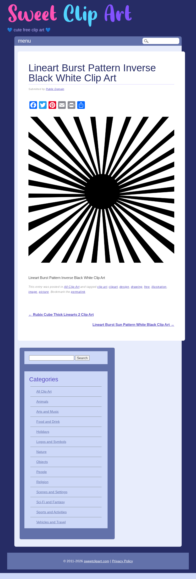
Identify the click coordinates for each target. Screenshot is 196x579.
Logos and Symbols (51, 442)
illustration (159, 287)
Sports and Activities (51, 512)
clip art (102, 287)
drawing (136, 287)
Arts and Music (47, 411)
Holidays (42, 432)
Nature (41, 452)
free (147, 287)
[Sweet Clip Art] (70, 26)
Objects (42, 462)
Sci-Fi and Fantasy (50, 502)
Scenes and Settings (51, 492)
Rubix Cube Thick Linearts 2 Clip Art (61, 314)
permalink (78, 292)
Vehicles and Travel (51, 522)
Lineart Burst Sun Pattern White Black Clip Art (133, 325)
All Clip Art (71, 287)
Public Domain (55, 89)
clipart (113, 287)
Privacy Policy (122, 561)
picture (44, 292)
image (32, 292)
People (41, 472)
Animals (42, 401)
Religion (42, 482)
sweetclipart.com (96, 561)
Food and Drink (48, 421)
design (124, 287)
